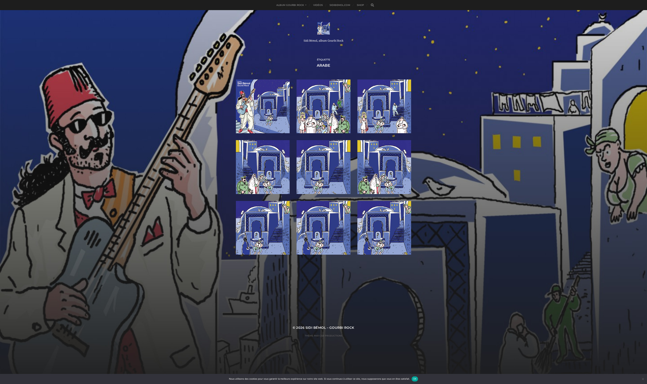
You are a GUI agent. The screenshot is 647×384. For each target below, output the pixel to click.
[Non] (642, 379)
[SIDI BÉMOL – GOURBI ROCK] (323, 28)
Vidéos (318, 5)
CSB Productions (330, 335)
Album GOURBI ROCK (290, 5)
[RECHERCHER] (372, 5)
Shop (360, 5)
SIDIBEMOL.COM (340, 5)
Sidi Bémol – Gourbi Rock (329, 328)
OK (415, 378)
